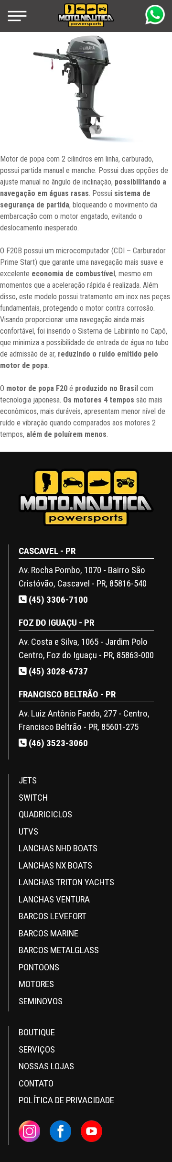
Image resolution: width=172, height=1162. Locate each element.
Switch (33, 797)
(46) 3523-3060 (57, 743)
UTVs (28, 831)
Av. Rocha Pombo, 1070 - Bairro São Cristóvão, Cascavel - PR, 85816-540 (83, 577)
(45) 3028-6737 (57, 671)
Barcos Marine (48, 933)
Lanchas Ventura (54, 899)
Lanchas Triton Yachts (66, 882)
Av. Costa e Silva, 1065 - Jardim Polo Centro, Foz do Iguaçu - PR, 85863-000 (86, 648)
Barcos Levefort (52, 916)
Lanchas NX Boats (55, 865)
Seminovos (41, 1001)
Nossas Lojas (46, 1066)
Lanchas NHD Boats (58, 848)
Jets (28, 780)
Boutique (37, 1032)
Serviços (37, 1049)
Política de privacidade (66, 1100)
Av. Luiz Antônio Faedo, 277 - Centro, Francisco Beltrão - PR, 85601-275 (84, 720)
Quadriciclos (45, 814)
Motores (36, 983)
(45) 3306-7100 (57, 599)
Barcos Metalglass (59, 950)
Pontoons (39, 967)
